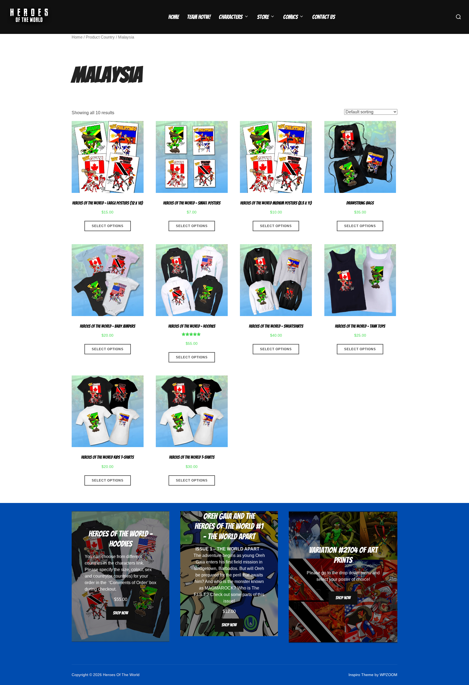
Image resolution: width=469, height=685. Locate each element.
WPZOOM (388, 675)
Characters (230, 17)
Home (173, 17)
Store (263, 17)
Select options (107, 226)
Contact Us (323, 17)
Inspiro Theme (360, 675)
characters (125, 563)
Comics (290, 17)
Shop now (120, 613)
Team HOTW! (199, 17)
